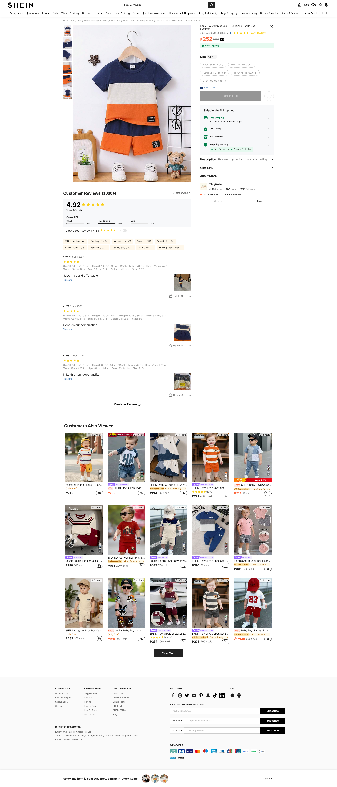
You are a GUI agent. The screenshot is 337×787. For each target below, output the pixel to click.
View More (168, 653)
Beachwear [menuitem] (88, 13)
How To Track (90, 710)
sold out (231, 96)
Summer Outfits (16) (75, 247)
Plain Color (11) (145, 247)
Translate (67, 280)
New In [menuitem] (46, 13)
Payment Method (121, 697)
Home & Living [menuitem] (249, 13)
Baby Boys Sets (107, 20)
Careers (59, 706)
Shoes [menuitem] (136, 13)
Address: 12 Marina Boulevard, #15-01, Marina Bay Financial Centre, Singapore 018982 (97, 736)
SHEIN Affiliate (120, 710)
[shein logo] (20, 5)
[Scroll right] (327, 13)
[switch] (123, 230)
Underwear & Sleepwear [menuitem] (182, 13)
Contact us (118, 693)
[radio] (213, 65)
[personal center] (299, 5)
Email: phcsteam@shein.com (69, 739)
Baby (73, 20)
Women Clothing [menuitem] (70, 13)
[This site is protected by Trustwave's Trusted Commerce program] (173, 758)
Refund (87, 702)
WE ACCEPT (176, 745)
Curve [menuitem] (109, 13)
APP (232, 689)
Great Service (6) (122, 241)
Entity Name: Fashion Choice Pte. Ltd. (73, 732)
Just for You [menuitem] (33, 13)
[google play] (239, 697)
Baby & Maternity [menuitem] (208, 13)
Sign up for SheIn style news (187, 704)
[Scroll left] (322, 13)
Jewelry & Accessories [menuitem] (154, 13)
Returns (88, 697)
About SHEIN (61, 693)
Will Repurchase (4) (74, 241)
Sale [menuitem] (55, 13)
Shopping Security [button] (219, 144)
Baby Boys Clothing (88, 20)
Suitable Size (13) (165, 241)
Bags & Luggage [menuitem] (229, 13)
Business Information (68, 727)
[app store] (232, 697)
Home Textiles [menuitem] (311, 13)
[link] (306, 5)
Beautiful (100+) (99, 247)
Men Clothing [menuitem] (123, 13)
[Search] (211, 5)
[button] (320, 5)
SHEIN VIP (118, 706)
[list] (198, 695)
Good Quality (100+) (123, 247)
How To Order (90, 706)
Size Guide (89, 714)
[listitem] (84, 466)
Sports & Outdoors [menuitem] (291, 13)
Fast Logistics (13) (99, 241)
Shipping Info (90, 693)
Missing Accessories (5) (170, 247)
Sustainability (61, 702)
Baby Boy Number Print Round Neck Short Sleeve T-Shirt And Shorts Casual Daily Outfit (253, 630)
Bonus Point (118, 702)
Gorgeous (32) (144, 241)
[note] (253, 480)
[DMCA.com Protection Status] (181, 758)
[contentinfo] (227, 751)
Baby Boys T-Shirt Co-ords (130, 20)
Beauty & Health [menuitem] (269, 13)
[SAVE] (269, 96)
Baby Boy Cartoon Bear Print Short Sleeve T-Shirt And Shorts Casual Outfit (126, 557)
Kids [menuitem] (100, 13)
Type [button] (210, 56)
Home (66, 20)
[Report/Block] (189, 296)
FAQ (115, 714)
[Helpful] (171, 296)
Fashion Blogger (63, 697)
